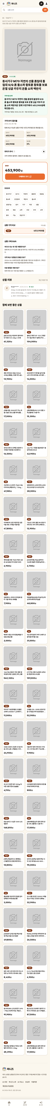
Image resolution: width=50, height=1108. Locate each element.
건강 (27, 210)
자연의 (25, 194)
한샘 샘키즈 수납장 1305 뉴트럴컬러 (13, 823)
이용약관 (34, 1082)
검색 (45, 10)
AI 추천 (4, 1082)
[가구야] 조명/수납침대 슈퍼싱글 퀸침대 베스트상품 (36, 673)
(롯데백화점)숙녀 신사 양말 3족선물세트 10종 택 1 (36, 411)
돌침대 (34, 194)
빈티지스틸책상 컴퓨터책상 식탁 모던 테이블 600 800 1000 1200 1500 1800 (36, 860)
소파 (41, 210)
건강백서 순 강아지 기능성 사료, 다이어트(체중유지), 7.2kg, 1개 (13, 486)
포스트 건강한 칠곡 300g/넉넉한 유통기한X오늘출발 (13, 785)
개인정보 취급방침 (7, 1086)
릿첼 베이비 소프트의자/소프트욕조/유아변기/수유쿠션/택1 (36, 486)
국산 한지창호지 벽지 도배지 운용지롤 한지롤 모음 (36, 636)
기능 (14, 215)
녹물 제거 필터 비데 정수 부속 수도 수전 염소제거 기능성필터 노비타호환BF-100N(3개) (36, 748)
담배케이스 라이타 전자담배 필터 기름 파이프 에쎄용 (13, 598)
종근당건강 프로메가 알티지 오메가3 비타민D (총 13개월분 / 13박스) (36, 1010)
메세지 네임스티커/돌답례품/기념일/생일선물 (13, 636)
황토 (7, 215)
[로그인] (46, 3)
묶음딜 (42, 194)
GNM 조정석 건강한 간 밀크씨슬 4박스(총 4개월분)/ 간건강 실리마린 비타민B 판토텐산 (13, 748)
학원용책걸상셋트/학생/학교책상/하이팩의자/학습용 (36, 598)
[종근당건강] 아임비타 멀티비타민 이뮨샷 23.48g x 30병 (13, 337)
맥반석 (26, 199)
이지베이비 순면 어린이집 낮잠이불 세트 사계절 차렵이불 (13, 524)
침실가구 (8, 18)
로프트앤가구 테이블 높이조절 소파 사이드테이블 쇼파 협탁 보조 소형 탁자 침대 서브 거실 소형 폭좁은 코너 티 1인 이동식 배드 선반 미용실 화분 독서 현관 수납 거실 (36, 374)
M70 (17, 194)
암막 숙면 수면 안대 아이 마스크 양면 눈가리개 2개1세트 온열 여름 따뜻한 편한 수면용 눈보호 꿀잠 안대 (13, 972)
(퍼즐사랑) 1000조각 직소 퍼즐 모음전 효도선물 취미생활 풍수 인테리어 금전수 (13, 411)
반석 (34, 210)
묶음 (14, 210)
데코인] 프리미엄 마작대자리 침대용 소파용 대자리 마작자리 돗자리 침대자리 (36, 935)
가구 (23, 205)
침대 (7, 210)
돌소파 (34, 199)
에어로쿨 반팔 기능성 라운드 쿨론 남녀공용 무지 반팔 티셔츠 (13, 561)
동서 (17, 205)
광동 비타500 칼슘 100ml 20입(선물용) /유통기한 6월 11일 (12, 374)
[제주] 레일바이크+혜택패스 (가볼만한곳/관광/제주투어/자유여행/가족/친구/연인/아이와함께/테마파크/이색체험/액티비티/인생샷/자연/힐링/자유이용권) (13, 860)
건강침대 (17, 199)
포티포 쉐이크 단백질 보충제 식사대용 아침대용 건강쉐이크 (13, 449)
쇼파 (21, 210)
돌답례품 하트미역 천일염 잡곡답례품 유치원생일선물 (13, 898)
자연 (30, 205)
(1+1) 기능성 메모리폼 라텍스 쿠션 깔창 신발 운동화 (36, 972)
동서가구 (8, 194)
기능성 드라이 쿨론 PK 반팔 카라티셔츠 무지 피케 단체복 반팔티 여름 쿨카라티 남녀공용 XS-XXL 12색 (36, 524)
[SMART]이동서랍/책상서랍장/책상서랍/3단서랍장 (13, 935)
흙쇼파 (8, 199)
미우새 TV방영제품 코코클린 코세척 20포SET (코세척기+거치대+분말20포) (12, 711)
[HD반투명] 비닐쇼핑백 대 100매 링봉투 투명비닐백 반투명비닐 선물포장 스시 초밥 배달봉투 (36, 561)
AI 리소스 (21, 1082)
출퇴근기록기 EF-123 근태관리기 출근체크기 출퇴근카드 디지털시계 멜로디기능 (36, 337)
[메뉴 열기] (3, 3)
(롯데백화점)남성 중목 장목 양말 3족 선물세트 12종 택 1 (36, 1047)
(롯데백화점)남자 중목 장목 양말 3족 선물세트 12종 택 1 (36, 823)
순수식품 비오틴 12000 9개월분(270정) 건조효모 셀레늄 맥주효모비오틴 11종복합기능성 (36, 898)
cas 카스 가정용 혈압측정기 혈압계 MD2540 (36, 449)
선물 (37, 205)
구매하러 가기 (24, 176)
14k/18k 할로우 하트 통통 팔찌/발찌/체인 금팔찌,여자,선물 (13, 673)
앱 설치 (27, 1082)
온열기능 (8, 205)
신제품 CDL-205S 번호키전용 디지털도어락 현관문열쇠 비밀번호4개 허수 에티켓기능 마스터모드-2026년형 (36, 711)
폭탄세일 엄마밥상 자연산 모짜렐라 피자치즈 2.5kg (13, 1047)
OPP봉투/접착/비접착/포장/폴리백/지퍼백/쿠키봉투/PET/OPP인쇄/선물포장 (36, 785)
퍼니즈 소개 (12, 1082)
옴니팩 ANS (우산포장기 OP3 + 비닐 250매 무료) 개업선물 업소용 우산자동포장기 (13, 1010)
